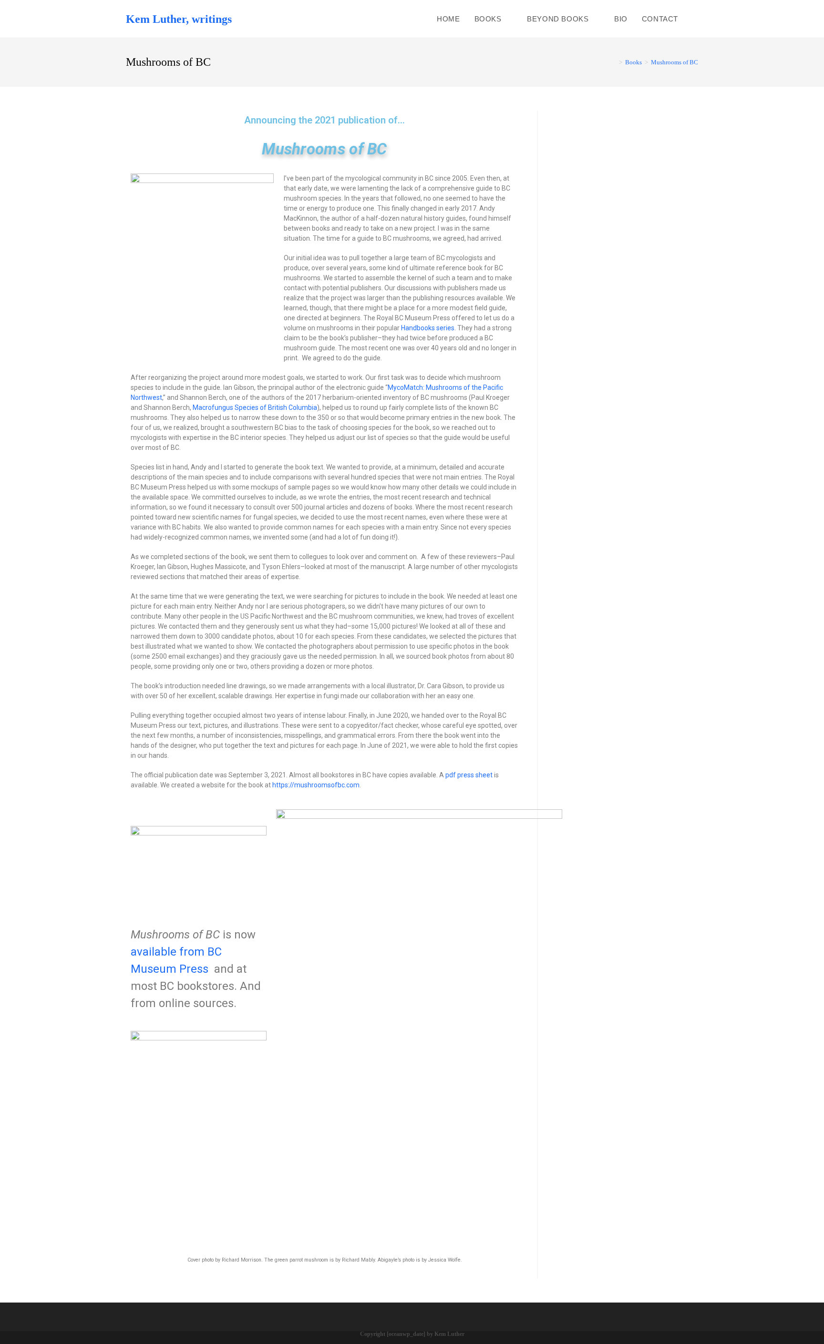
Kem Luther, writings (179, 19)
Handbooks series (427, 328)
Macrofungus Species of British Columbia (255, 407)
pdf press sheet (469, 775)
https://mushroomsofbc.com (316, 785)
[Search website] (695, 19)
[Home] (613, 62)
